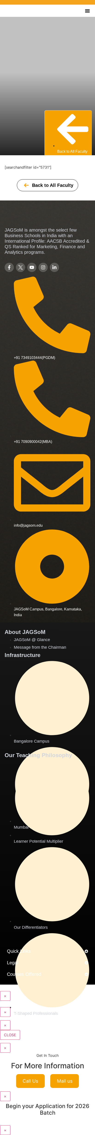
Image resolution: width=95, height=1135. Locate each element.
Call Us (30, 1081)
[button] (87, 11)
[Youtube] (31, 267)
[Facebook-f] (9, 267)
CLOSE (10, 1035)
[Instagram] (43, 267)
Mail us (64, 1081)
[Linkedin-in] (54, 267)
